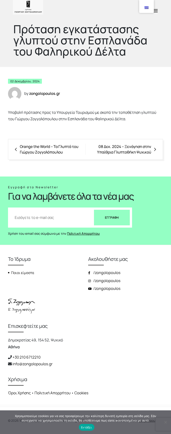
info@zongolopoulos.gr (32, 363)
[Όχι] (165, 422)
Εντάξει (86, 427)
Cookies (81, 392)
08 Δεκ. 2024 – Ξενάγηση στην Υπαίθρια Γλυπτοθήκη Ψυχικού (124, 149)
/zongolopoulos (106, 272)
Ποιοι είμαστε (22, 272)
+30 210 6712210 (26, 357)
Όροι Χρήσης (19, 392)
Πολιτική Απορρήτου (83, 233)
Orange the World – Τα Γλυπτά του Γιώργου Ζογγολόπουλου (49, 149)
